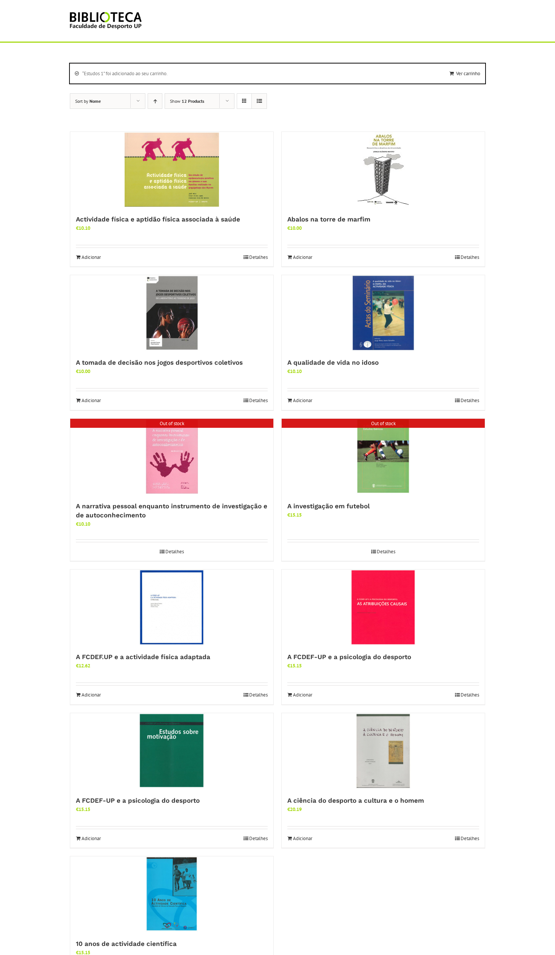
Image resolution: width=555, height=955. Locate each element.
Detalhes (258, 257)
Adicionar (91, 257)
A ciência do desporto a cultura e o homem (355, 800)
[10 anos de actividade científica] (171, 894)
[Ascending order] (155, 101)
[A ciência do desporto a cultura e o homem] (383, 751)
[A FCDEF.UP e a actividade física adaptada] (171, 607)
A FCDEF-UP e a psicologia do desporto (349, 657)
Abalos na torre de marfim (328, 219)
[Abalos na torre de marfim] (383, 169)
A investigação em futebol (328, 506)
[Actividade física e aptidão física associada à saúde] (171, 169)
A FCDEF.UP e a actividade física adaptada (143, 657)
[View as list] (259, 101)
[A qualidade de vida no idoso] (383, 313)
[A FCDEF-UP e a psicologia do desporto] (383, 607)
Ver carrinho (468, 73)
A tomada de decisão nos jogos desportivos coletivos (159, 362)
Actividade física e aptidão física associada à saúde (158, 219)
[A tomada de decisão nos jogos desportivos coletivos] (171, 313)
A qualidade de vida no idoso (333, 362)
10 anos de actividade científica (126, 943)
